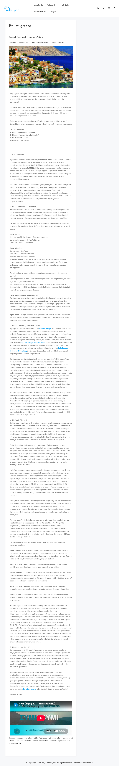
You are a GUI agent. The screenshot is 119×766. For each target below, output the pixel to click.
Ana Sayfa (38, 5)
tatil (17, 741)
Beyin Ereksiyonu (12, 8)
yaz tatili (53, 741)
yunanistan (64, 741)
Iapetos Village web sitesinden (33, 342)
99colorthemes (87, 763)
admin (13, 42)
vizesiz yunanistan (40, 741)
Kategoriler (51, 5)
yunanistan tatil (15, 744)
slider (36, 738)
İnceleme (44, 42)
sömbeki (43, 738)
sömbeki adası (55, 738)
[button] (115, 8)
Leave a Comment (57, 42)
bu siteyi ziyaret (29, 689)
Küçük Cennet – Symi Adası (26, 37)
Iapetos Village (45, 329)
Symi (65, 738)
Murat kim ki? (40, 12)
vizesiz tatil (26, 741)
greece (19, 738)
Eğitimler (65, 5)
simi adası (28, 738)
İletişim (53, 12)
